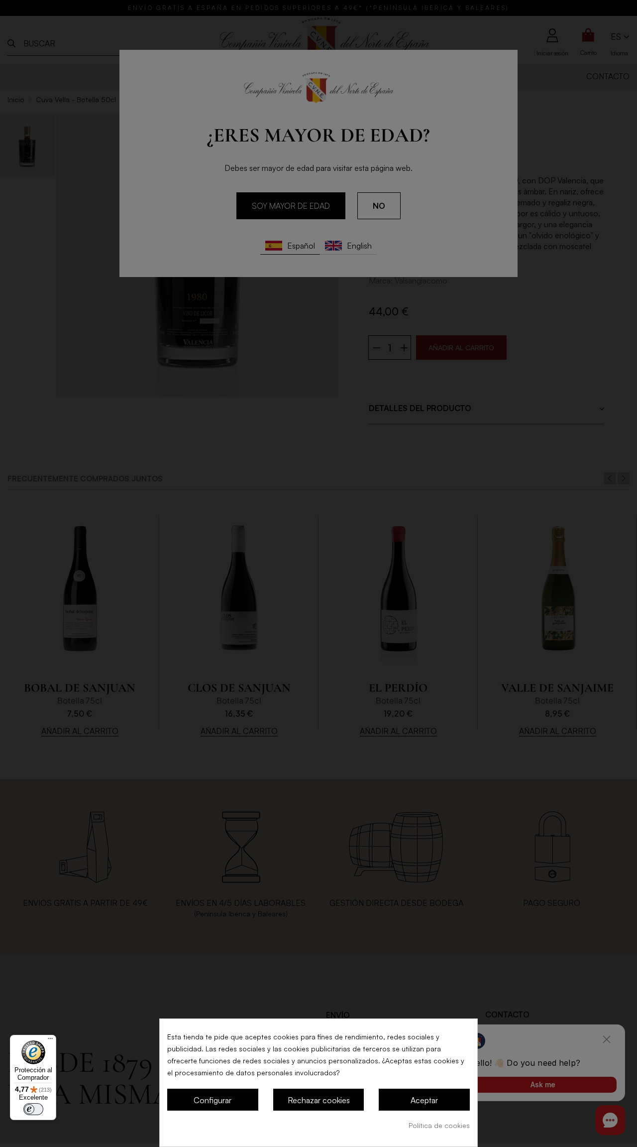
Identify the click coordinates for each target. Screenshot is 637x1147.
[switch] (33, 1109)
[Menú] (50, 1041)
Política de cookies (439, 1125)
